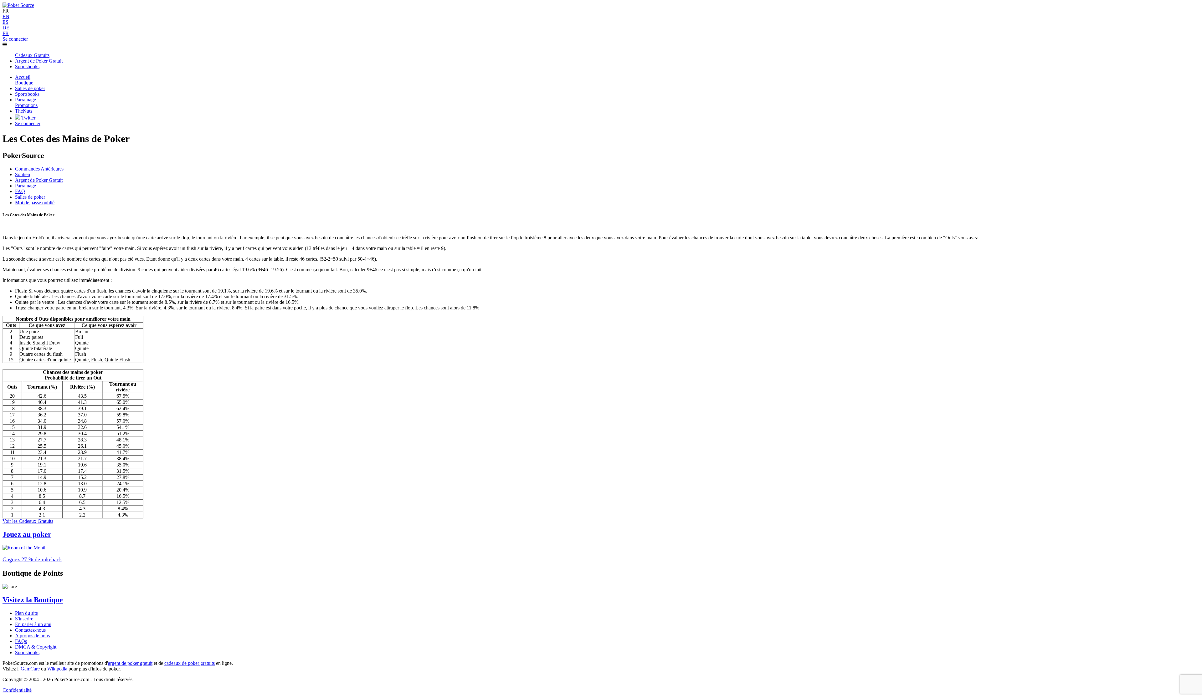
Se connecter (15, 39)
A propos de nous (32, 635)
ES (5, 22)
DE (6, 27)
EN (6, 16)
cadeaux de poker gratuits (189, 663)
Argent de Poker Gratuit (39, 180)
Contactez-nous (30, 630)
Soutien (22, 174)
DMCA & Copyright (35, 647)
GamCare (30, 668)
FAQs (21, 641)
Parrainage (25, 185)
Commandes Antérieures (39, 168)
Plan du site (26, 613)
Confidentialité (17, 690)
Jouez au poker (27, 534)
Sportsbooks (27, 652)
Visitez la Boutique (33, 600)
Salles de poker (30, 197)
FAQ (20, 191)
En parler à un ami (33, 624)
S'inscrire (24, 618)
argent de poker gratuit (130, 663)
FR (6, 33)
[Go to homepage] (18, 5)
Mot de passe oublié (34, 202)
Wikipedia (57, 668)
